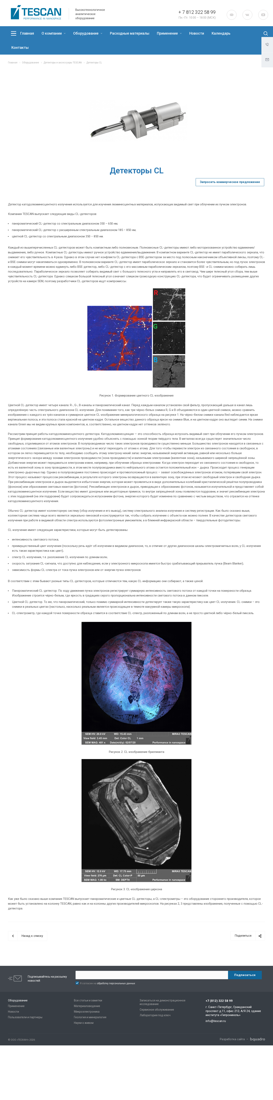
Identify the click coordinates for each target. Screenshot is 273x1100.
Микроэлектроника (87, 1011)
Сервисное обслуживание (157, 1009)
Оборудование (86, 33)
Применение (168, 33)
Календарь (221, 33)
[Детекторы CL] (138, 121)
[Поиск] (262, 33)
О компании (52, 33)
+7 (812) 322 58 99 (219, 1001)
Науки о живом (84, 1022)
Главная (27, 33)
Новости (196, 33)
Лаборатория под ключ (155, 1015)
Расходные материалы (129, 33)
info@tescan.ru (216, 1021)
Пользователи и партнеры (25, 1017)
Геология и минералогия (90, 1017)
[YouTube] (263, 15)
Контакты (20, 47)
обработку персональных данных (116, 983)
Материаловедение (87, 1006)
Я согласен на (107, 983)
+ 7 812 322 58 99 (197, 12)
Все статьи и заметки (88, 1000)
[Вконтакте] (247, 15)
